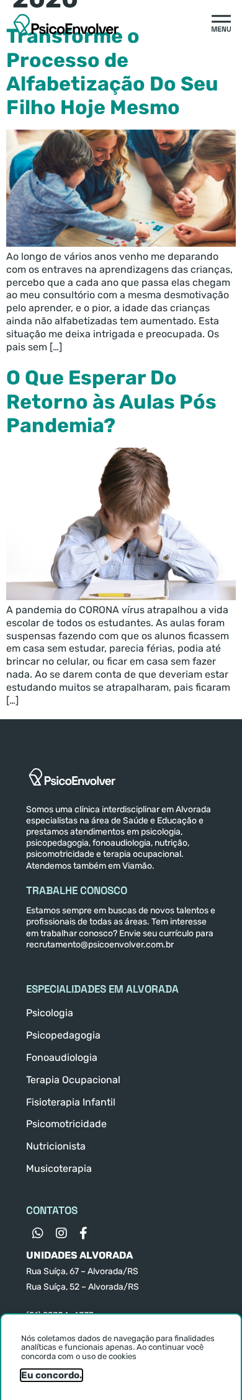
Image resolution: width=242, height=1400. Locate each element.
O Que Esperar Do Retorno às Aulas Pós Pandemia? (111, 401)
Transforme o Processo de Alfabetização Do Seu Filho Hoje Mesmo (112, 71)
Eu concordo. (51, 1375)
